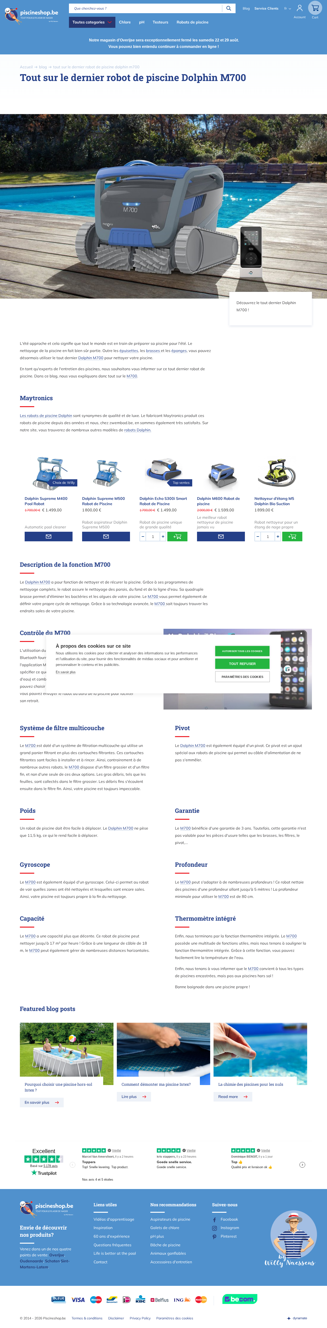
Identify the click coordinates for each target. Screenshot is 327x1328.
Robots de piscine (193, 22)
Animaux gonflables (168, 1253)
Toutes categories (89, 22)
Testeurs (160, 22)
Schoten (52, 1261)
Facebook (229, 1219)
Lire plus (129, 1096)
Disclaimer (116, 1318)
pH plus (157, 1236)
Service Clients (266, 8)
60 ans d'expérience (112, 1236)
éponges (179, 350)
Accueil (26, 66)
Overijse (56, 1255)
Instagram (230, 1227)
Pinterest (229, 1236)
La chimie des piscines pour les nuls (250, 1084)
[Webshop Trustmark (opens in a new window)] (248, 1299)
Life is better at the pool (115, 1253)
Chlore (125, 22)
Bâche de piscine (165, 1244)
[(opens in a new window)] (297, 1318)
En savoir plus (37, 1102)
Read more (228, 1096)
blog (43, 66)
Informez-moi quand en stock (49, 536)
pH (141, 22)
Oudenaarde (31, 1261)
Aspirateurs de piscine (170, 1219)
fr (285, 8)
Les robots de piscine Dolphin (46, 415)
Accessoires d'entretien (171, 1261)
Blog (246, 8)
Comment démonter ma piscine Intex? (156, 1084)
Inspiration (103, 1227)
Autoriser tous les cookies (242, 651)
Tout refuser (242, 664)
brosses (153, 350)
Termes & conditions (87, 1318)
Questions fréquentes (112, 1244)
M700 (132, 376)
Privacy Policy (140, 1318)
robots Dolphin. (137, 429)
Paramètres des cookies (174, 1318)
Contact (100, 1261)
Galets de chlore (164, 1227)
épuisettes (128, 350)
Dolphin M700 (90, 357)
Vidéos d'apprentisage (114, 1219)
